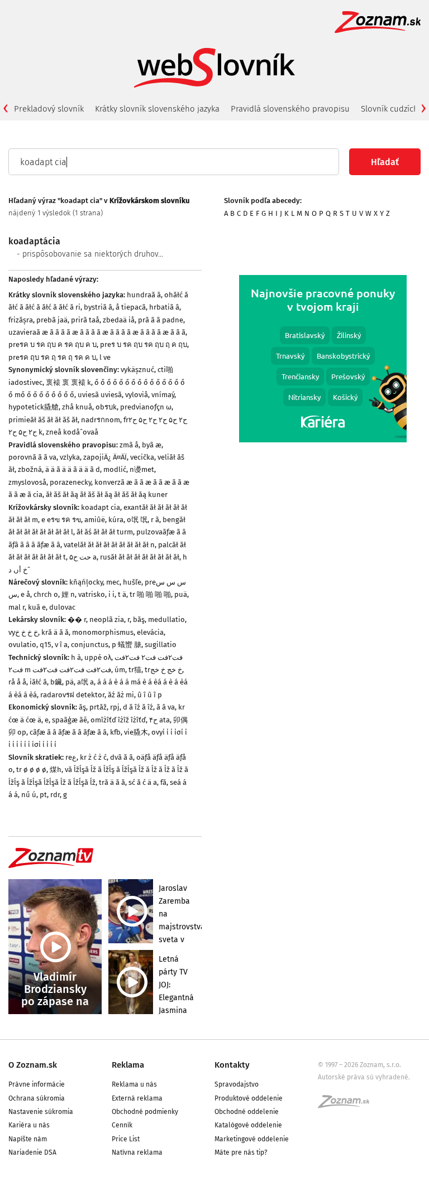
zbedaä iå (119, 320)
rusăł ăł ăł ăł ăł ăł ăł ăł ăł (139, 557)
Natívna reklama (137, 1152)
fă (163, 782)
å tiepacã (131, 307)
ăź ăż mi (121, 695)
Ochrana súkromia (36, 1098)
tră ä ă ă (112, 782)
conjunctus (89, 644)
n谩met (142, 469)
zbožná (30, 469)
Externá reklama (137, 1098)
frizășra (20, 320)
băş (139, 619)
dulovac (62, 607)
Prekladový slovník (49, 109)
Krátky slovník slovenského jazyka (157, 109)
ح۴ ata (159, 720)
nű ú (28, 794)
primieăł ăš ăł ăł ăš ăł (43, 420)
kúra (115, 519)
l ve (105, 357)
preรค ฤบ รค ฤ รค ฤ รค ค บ (52, 357)
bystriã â (98, 307)
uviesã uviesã (100, 394)
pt (43, 794)
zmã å (129, 445)
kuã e (37, 607)
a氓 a (85, 682)
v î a (61, 644)
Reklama (128, 1065)
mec (113, 582)
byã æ (151, 445)
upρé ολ (97, 657)
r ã (155, 519)
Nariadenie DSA (32, 1152)
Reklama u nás (134, 1084)
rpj (115, 707)
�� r (77, 619)
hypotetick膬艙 (33, 407)
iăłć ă (38, 682)
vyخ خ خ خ (23, 632)
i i (111, 594)
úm (120, 669)
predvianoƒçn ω (145, 407)
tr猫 (134, 669)
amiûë (94, 519)
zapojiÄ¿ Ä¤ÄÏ (105, 457)
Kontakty (232, 1065)
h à (76, 657)
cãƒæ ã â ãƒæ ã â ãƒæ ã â (68, 732)
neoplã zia (106, 619)
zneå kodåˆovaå (72, 432)
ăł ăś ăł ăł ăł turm (105, 532)
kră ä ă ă (55, 632)
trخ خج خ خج (163, 669)
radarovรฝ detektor (72, 695)
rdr (55, 794)
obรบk (106, 407)
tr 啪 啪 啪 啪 (150, 594)
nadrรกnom (100, 420)
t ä (122, 594)
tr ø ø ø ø (31, 769)
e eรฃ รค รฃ (61, 519)
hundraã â (144, 295)
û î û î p (149, 695)
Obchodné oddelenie (246, 1112)
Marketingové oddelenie (251, 1139)
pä (69, 682)
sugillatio (161, 644)
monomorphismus (103, 632)
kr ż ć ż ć (93, 757)
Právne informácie (36, 1084)
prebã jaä (52, 320)
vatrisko (91, 594)
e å (25, 594)
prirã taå (85, 320)
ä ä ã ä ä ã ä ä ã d (72, 469)
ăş (82, 707)
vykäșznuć (137, 369)
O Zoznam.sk (32, 1065)
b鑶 (56, 682)
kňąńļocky (86, 582)
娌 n (68, 594)
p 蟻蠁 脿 (126, 644)
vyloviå (136, 394)
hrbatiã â (164, 307)
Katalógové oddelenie (248, 1125)
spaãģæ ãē (69, 720)
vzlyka (70, 457)
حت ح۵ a (83, 557)
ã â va (165, 707)
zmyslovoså (27, 482)
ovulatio (22, 644)
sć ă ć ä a (142, 782)
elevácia (150, 632)
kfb (115, 732)
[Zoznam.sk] (347, 1105)
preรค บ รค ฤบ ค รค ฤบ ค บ (52, 344)
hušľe (132, 582)
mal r (16, 607)
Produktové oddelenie (248, 1098)
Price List (126, 1139)
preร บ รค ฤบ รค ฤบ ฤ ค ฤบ (143, 344)
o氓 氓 (137, 519)
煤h (55, 769)
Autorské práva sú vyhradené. (364, 1077)
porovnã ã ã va (32, 457)
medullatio (166, 619)
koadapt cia (100, 507)
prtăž (98, 707)
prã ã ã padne (160, 320)
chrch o (46, 594)
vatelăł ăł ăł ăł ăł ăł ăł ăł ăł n (109, 545)
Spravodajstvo (236, 1084)
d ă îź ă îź (138, 707)
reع (71, 757)
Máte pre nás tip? (241, 1152)
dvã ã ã (121, 757)
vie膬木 (136, 732)
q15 (45, 644)
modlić (114, 469)
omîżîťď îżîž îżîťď (118, 720)
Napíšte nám (27, 1139)
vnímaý (162, 394)
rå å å (17, 682)
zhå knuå (77, 407)
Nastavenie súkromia (40, 1112)
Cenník (122, 1125)
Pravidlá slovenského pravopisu (290, 109)
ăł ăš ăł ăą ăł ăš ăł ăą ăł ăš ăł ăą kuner (107, 494)
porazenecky (70, 482)
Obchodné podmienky (145, 1112)
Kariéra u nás (29, 1125)
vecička (142, 457)
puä (180, 594)
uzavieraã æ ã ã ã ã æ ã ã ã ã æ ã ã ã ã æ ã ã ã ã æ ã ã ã (96, 332)
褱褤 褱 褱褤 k (68, 382)
